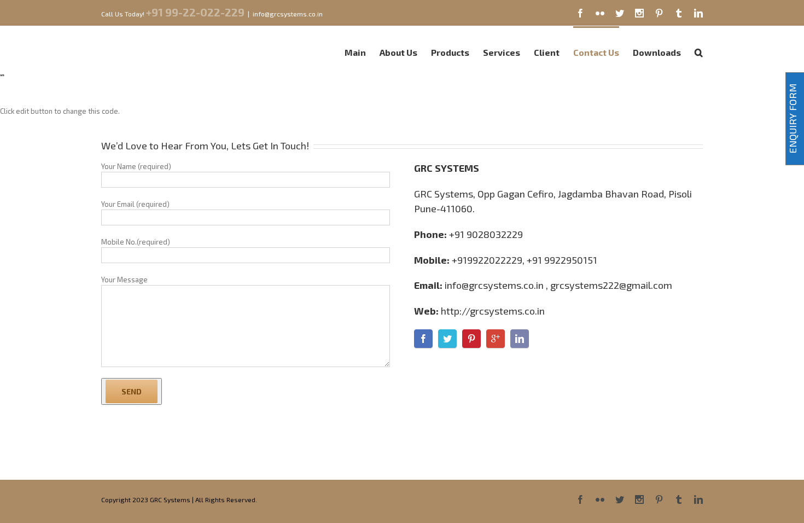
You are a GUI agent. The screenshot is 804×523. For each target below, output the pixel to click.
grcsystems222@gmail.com (611, 285)
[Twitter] (619, 13)
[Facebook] (580, 13)
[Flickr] (600, 13)
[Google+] (495, 338)
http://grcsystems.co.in (493, 311)
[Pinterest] (659, 13)
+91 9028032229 (486, 234)
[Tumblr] (678, 13)
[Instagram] (639, 13)
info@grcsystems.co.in (288, 14)
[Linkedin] (698, 13)
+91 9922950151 (562, 260)
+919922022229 (487, 260)
